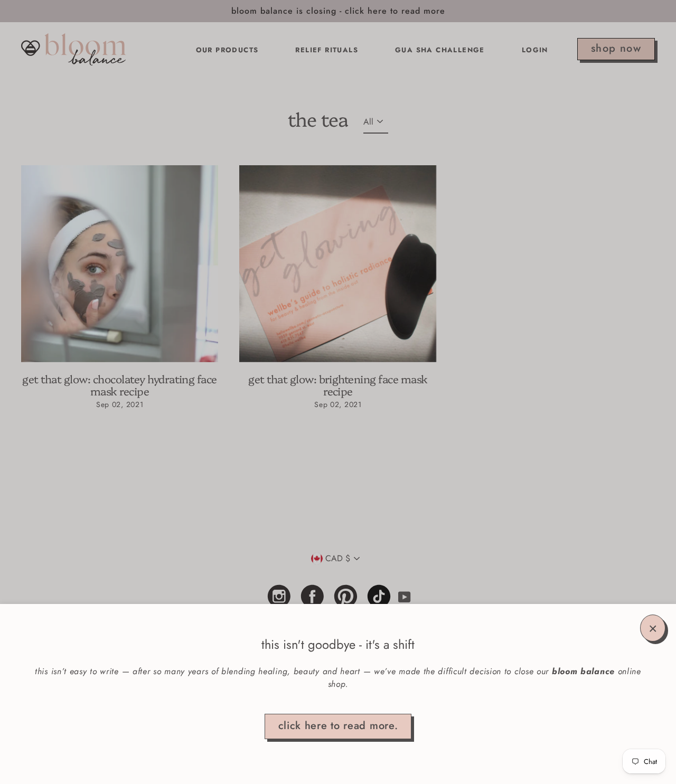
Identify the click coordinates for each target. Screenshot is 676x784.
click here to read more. (338, 725)
